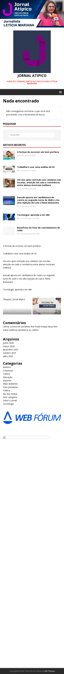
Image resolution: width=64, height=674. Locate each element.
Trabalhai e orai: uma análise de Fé (36, 167)
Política (6, 390)
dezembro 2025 (10, 349)
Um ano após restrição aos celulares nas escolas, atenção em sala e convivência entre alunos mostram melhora (39, 182)
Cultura (6, 373)
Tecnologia (8, 403)
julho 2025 (8, 356)
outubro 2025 (9, 352)
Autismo (7, 367)
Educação (7, 377)
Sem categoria (10, 397)
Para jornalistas (10, 387)
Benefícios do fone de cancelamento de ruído (38, 229)
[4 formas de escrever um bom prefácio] (9, 157)
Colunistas (8, 370)
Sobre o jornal (10, 400)
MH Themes (50, 671)
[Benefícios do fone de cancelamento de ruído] (9, 233)
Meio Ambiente (10, 383)
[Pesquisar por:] (32, 135)
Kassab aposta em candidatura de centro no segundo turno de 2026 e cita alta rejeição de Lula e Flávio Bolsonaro (38, 200)
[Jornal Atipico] (32, 25)
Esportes (7, 380)
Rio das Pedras (10, 393)
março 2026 (9, 346)
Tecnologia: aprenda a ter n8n (33, 214)
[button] (60, 92)
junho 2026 (8, 342)
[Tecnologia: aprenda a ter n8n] (9, 218)
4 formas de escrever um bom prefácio (38, 152)
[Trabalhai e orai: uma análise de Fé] (9, 170)
